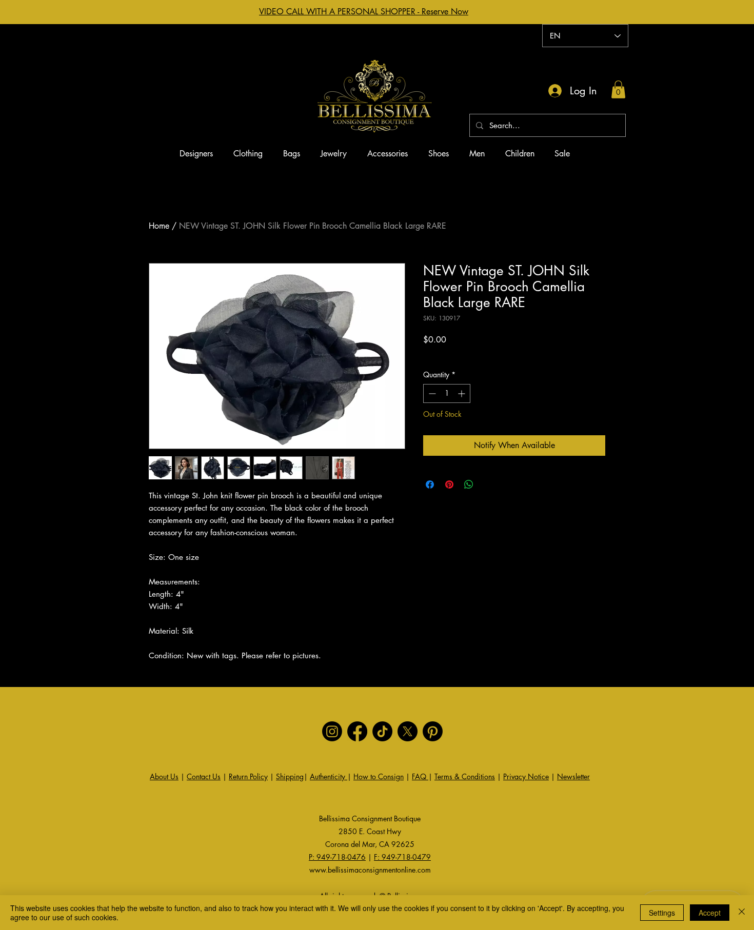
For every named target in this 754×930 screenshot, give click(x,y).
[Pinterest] (433, 731)
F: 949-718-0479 (402, 857)
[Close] (742, 912)
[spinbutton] (447, 393)
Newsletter (573, 776)
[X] (408, 731)
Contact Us (204, 776)
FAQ (420, 776)
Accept (710, 912)
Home (159, 225)
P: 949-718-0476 (337, 857)
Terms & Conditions (464, 776)
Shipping (290, 776)
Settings (662, 912)
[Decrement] (431, 393)
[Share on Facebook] (430, 484)
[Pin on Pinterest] (449, 484)
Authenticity (328, 776)
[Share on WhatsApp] (469, 484)
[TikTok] (382, 731)
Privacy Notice (526, 776)
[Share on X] (488, 484)
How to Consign (378, 776)
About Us (164, 776)
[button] (618, 89)
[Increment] (462, 393)
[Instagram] (332, 731)
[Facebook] (357, 731)
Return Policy (248, 776)
